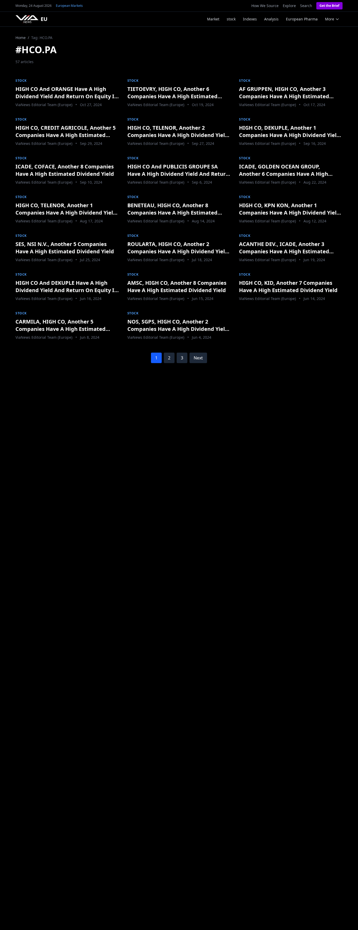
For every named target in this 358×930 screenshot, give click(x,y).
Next (198, 358)
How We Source (265, 5)
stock (231, 19)
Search (306, 5)
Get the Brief (329, 5)
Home (20, 37)
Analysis (271, 19)
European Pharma (302, 19)
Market (213, 19)
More (329, 19)
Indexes (250, 19)
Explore (289, 5)
